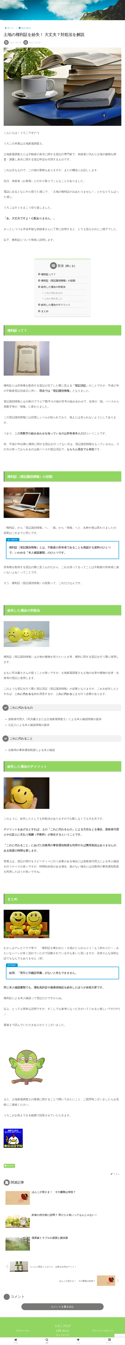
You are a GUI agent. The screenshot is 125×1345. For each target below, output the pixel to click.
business (10, 1166)
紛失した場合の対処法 (53, 286)
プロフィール (22, 1330)
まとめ (44, 311)
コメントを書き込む (62, 1306)
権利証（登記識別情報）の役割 (58, 280)
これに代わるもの (53, 293)
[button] (115, 679)
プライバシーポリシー (102, 1330)
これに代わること (53, 298)
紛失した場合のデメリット (55, 304)
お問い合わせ (62, 1330)
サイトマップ (62, 1335)
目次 (61, 265)
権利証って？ (48, 274)
